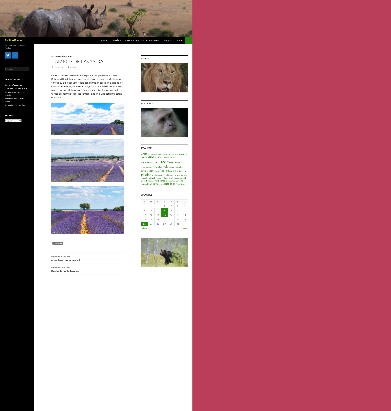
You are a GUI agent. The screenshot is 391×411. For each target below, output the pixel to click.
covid (143, 170)
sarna (160, 184)
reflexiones (160, 180)
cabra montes (149, 162)
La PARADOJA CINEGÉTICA (16, 88)
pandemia (162, 178)
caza (162, 161)
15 (164, 215)
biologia (165, 157)
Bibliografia (155, 157)
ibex (176, 175)
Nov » (184, 228)
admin (73, 67)
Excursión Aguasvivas (13, 85)
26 (144, 223)
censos (179, 162)
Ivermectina (182, 175)
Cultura (156, 171)
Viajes (69, 56)
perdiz (144, 180)
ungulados (169, 183)
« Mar (144, 228)
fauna (163, 170)
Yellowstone (180, 184)
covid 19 (150, 171)
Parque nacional (180, 178)
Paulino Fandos (14, 40)
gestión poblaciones (159, 175)
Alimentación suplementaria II (65, 258)
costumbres (179, 167)
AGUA (144, 154)
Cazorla (171, 162)
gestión (146, 174)
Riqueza (175, 181)
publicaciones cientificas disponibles (142, 40)
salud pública (146, 184)
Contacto (167, 40)
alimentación (173, 154)
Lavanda (58, 243)
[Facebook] (15, 55)
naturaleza (153, 178)
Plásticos (151, 181)
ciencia (149, 167)
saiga (181, 180)
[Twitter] (8, 55)
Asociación (183, 154)
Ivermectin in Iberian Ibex (15, 105)
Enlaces (179, 40)
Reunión (169, 181)
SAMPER (154, 184)
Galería (115, 40)
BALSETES (145, 157)
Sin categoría (58, 56)
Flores (169, 171)
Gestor (170, 175)
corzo (171, 167)
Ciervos (156, 167)
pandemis (169, 178)
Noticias (104, 40)
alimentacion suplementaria (158, 154)
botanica (173, 157)
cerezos (144, 167)
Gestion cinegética (179, 171)
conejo (164, 166)
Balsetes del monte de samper (65, 269)
